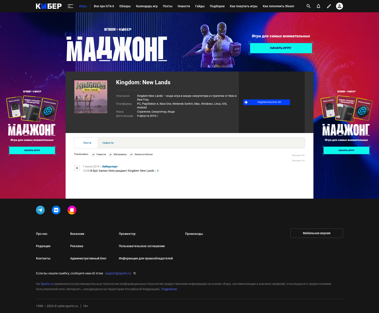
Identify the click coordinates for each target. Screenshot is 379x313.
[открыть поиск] (308, 6)
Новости (108, 142)
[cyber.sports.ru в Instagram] (73, 211)
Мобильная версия (317, 233)
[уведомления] (318, 6)
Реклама (76, 246)
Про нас (41, 234)
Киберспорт (110, 166)
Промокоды (194, 234)
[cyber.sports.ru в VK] (57, 211)
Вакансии (77, 234)
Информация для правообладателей (146, 258)
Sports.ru (47, 284)
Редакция (43, 246)
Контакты (43, 258)
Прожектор (127, 234)
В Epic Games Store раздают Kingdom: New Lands (122, 170)
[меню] (70, 6)
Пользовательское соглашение (142, 246)
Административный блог (88, 258)
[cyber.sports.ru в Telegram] (41, 211)
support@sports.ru (118, 273)
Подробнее (169, 289)
